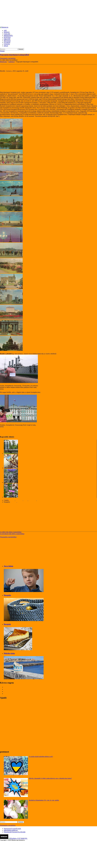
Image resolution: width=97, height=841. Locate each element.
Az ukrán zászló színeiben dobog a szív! (41, 756)
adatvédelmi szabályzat (11, 830)
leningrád (12, 500)
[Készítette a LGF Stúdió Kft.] (18, 838)
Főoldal (2, 51)
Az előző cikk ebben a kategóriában (10, 532)
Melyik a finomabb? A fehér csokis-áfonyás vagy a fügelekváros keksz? (50, 778)
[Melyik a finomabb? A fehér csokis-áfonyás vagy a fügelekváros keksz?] (16, 787)
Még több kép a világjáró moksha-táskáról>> (13, 430)
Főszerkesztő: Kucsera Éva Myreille (14, 832)
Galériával (13, 502)
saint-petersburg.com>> (7, 433)
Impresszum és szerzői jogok (12, 828)
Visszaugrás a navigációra (7, 58)
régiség (25, 500)
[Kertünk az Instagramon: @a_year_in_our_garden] (16, 809)
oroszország (19, 500)
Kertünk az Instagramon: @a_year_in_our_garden (44, 800)
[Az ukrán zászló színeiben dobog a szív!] (16, 765)
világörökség (41, 500)
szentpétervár (32, 500)
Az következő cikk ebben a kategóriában (12, 534)
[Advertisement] (48, 13)
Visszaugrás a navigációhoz (8, 537)
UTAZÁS (20, 502)
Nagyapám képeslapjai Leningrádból (14, 55)
